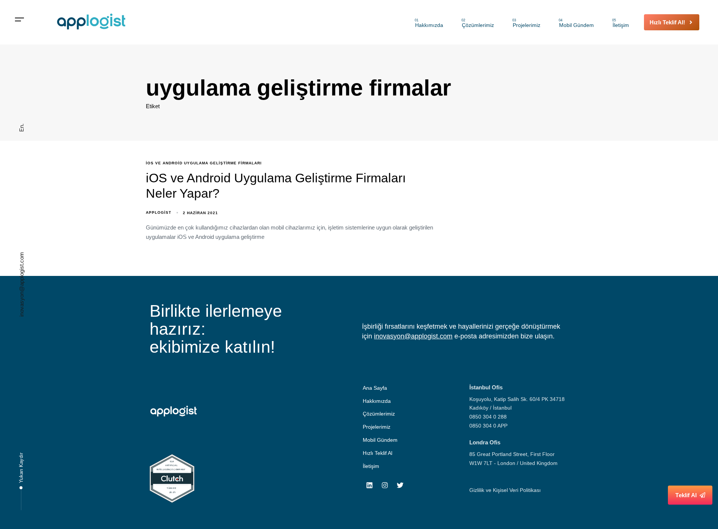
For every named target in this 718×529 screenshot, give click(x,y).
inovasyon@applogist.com (21, 284)
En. (21, 128)
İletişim (620, 23)
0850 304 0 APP (488, 426)
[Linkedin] (369, 485)
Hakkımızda (429, 23)
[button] (19, 19)
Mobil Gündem (576, 23)
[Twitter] (400, 485)
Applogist (158, 212)
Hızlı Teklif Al (377, 453)
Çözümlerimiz (477, 23)
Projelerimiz (526, 23)
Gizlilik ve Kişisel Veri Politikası (505, 490)
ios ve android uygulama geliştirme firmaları (204, 163)
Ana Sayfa (375, 388)
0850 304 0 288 (488, 417)
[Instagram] (385, 485)
